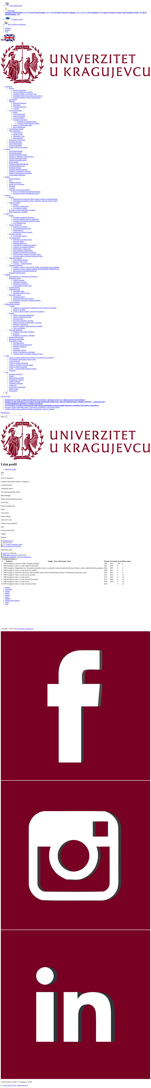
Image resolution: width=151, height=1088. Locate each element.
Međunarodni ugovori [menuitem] (16, 337)
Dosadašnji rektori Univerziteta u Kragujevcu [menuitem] (28, 96)
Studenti (7, 599)
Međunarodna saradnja (12, 600)
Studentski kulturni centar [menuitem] (21, 293)
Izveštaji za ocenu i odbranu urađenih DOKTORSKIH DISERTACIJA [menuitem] (36, 269)
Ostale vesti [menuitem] (13, 385)
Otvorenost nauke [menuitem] (15, 238)
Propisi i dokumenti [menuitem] (15, 145)
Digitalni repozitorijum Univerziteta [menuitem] (24, 252)
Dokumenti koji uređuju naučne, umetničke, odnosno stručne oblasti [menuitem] (35, 201)
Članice (7, 591)
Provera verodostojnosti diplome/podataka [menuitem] (26, 192)
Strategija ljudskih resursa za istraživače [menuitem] (26, 219)
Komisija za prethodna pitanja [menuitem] (27, 121)
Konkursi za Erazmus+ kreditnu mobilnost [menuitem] (27, 300)
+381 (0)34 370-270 (9, 1085)
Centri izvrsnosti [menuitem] (14, 361)
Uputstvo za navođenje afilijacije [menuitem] (23, 247)
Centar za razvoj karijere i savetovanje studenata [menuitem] (28, 311)
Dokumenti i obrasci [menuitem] (19, 350)
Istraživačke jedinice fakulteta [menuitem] (22, 232)
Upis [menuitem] (10, 180)
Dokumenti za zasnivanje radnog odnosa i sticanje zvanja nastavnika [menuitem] (35, 199)
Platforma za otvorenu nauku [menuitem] (22, 239)
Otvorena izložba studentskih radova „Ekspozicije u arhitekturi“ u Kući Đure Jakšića (32, 407)
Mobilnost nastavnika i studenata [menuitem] (23, 332)
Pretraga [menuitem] (15, 204)
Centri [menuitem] (7, 356)
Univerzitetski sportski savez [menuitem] (22, 286)
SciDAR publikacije (9, 557)
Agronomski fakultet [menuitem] (15, 151)
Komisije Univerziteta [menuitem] (20, 120)
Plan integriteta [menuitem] (18, 138)
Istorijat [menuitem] (11, 88)
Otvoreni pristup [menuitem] (18, 241)
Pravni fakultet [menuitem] (13, 162)
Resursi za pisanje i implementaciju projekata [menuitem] (27, 326)
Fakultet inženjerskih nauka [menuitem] (18, 155)
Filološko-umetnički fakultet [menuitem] (18, 169)
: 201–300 (17, 12)
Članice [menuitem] (7, 149)
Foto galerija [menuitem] (13, 391)
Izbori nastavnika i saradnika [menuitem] (18, 212)
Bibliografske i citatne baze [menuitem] (22, 249)
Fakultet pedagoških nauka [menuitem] (17, 160)
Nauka (7, 597)
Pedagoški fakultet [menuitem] (15, 168)
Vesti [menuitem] (6, 372)
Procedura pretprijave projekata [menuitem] (23, 321)
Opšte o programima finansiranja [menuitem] (23, 315)
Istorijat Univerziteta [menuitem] (19, 90)
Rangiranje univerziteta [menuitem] (16, 339)
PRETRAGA (5, 412)
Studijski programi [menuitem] (15, 182)
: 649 (134, 12)
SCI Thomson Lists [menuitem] (19, 223)
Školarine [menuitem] (12, 186)
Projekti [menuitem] (11, 313)
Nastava (7, 595)
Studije (7, 593)
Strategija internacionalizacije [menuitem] (22, 345)
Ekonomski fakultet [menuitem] (15, 153)
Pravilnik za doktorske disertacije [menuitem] (24, 217)
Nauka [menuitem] (7, 214)
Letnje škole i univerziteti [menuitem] (17, 387)
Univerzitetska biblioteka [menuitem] (17, 175)
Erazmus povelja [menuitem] (18, 343)
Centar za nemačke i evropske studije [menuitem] (21, 365)
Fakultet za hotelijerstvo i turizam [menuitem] (20, 171)
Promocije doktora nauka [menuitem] (17, 273)
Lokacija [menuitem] (16, 109)
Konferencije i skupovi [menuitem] (16, 380)
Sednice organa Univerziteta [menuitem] (18, 147)
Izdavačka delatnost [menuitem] (15, 258)
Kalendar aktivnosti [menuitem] (15, 142)
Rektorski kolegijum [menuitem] (19, 103)
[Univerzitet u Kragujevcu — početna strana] (75, 83)
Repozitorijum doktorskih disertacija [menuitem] (25, 271)
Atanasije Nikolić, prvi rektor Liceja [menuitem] (24, 94)
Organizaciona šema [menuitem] (19, 107)
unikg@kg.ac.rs (22, 1085)
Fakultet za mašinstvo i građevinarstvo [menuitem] (21, 156)
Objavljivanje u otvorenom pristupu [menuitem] (24, 245)
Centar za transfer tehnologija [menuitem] (18, 363)
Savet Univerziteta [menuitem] (19, 114)
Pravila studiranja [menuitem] (14, 179)
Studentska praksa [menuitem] (19, 297)
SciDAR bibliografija (24, 557)
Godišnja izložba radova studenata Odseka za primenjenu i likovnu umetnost (29, 409)
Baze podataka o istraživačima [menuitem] (23, 251)
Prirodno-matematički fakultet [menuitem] (18, 164)
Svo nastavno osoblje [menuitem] (20, 208)
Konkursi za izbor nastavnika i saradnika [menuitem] (22, 210)
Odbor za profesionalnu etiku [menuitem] (22, 125)
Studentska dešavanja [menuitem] (16, 383)
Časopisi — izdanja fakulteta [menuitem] (22, 263)
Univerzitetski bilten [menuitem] (15, 144)
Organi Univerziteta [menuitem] (15, 110)
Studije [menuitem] (7, 177)
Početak (7, 587)
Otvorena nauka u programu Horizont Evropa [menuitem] (28, 256)
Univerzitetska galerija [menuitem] (16, 129)
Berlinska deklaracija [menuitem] (20, 243)
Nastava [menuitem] (7, 195)
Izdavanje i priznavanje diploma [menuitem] (19, 190)
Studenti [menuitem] (7, 274)
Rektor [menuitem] (15, 112)
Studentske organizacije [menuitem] (20, 284)
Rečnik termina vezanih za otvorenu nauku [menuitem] (27, 254)
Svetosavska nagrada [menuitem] (20, 236)
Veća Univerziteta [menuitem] (19, 118)
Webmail (8, 28)
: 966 (92, 12)
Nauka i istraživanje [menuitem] (15, 225)
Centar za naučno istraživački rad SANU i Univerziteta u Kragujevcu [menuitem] (31, 357)
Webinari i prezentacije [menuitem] (20, 324)
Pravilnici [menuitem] (16, 348)
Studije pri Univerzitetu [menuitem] (16, 184)
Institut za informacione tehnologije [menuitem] (20, 173)
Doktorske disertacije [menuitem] (16, 265)
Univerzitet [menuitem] (8, 86)
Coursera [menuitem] (12, 188)
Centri (7, 602)
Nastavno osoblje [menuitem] (14, 203)
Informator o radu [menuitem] (19, 136)
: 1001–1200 (41, 12)
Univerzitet (8, 589)
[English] (9, 40)
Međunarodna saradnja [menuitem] (12, 304)
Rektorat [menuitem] (12, 101)
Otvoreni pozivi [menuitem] (18, 319)
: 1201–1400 (69, 12)
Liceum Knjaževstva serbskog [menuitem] (23, 92)
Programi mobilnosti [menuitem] (15, 330)
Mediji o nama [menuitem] (13, 389)
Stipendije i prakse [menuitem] (15, 295)
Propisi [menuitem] (11, 197)
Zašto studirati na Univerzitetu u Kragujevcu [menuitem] (23, 276)
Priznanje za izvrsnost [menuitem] (20, 227)
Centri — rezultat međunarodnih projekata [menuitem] (22, 369)
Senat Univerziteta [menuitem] (19, 116)
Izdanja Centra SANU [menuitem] (20, 262)
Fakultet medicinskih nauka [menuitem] (18, 158)
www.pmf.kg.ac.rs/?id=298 (12, 546)
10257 (5, 553)
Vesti (6, 604)
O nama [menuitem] (11, 306)
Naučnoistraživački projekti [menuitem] (22, 228)
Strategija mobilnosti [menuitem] (19, 346)
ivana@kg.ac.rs (8, 541)
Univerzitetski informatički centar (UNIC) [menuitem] (22, 359)
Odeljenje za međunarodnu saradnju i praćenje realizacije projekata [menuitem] (34, 308)
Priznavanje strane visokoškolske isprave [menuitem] (26, 193)
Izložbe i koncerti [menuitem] (14, 381)
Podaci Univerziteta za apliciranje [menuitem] (24, 352)
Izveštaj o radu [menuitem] (18, 134)
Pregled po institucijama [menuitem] (21, 206)
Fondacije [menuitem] (12, 370)
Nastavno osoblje (10, 469)
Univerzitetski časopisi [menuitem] (20, 260)
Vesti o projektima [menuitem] (19, 328)
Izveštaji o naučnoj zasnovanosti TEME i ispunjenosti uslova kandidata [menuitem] (36, 267)
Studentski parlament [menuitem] (20, 282)
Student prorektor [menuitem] (18, 280)
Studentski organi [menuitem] (14, 278)
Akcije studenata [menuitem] (14, 302)
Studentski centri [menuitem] (14, 289)
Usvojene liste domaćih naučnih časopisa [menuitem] (26, 221)
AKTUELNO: (5, 396)
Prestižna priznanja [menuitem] (15, 234)
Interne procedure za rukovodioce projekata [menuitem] (27, 322)
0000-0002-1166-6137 (10, 555)
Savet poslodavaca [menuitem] (19, 127)
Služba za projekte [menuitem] (19, 310)
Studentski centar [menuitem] (18, 291)
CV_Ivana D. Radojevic (12, 544)
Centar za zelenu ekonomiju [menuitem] (18, 367)
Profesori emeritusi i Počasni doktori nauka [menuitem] (27, 97)
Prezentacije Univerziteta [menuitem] (17, 140)
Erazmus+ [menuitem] (16, 333)
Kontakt (7, 30)
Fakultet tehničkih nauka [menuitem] (17, 166)
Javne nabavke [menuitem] (18, 132)
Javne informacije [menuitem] (14, 131)
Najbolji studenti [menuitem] (14, 287)
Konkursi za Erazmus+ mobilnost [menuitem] (24, 335)
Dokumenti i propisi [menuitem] (15, 341)
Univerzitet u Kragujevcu (25, 629)
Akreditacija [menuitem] (13, 99)
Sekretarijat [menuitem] (16, 105)
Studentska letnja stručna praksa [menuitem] (23, 298)
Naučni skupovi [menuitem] (18, 230)
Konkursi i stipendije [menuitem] (15, 374)
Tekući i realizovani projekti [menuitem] (22, 317)
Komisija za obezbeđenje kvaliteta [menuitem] (28, 123)
